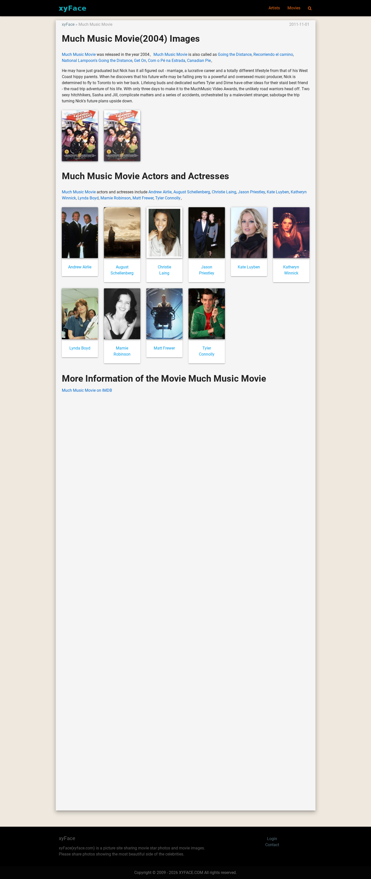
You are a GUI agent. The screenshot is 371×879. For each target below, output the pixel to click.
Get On (140, 60)
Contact (272, 844)
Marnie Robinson (115, 198)
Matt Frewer (142, 198)
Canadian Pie (199, 60)
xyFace (68, 24)
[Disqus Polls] (185, 462)
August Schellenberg (191, 192)
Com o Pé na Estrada (166, 60)
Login (272, 838)
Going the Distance (235, 54)
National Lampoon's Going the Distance (97, 60)
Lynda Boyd (88, 198)
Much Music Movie (79, 54)
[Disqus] (185, 594)
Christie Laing (224, 192)
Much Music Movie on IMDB (87, 390)
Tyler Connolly (167, 198)
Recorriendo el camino (273, 54)
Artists (274, 8)
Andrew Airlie (160, 192)
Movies (293, 8)
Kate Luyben (278, 192)
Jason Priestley (251, 192)
